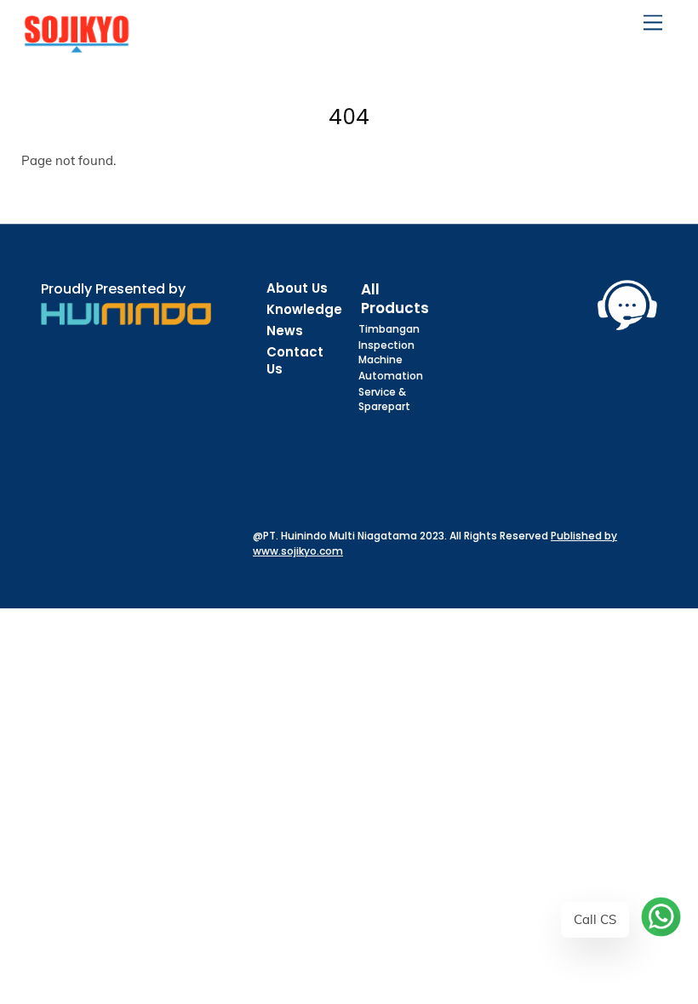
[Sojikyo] (76, 45)
